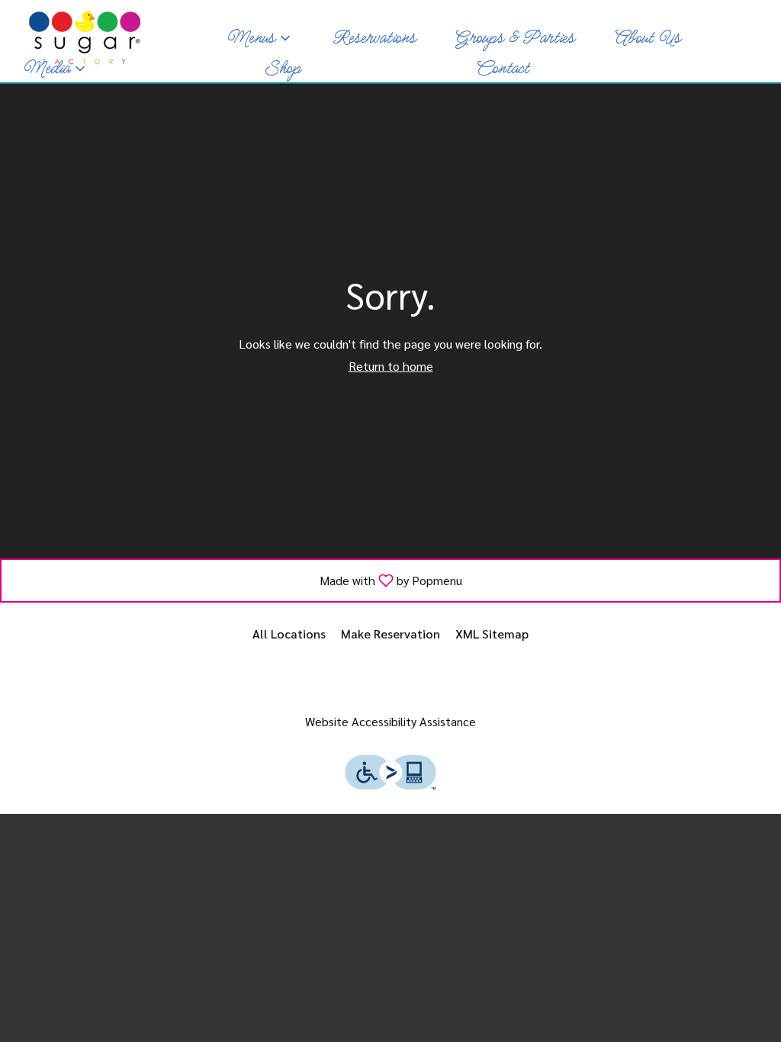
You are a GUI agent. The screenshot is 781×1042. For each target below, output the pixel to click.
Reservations (374, 38)
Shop (282, 68)
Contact (502, 68)
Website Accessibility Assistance (390, 721)
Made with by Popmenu (237, 580)
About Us (647, 38)
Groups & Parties (514, 38)
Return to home (391, 366)
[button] (260, 38)
